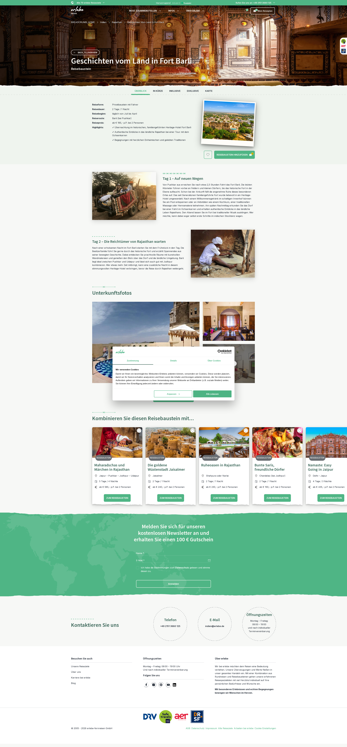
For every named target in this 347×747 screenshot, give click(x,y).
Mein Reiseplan (264, 10)
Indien (103, 22)
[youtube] (168, 685)
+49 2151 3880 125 (170, 626)
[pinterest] (161, 685)
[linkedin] (174, 685)
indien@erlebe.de (214, 626)
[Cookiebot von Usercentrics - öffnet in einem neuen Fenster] (220, 352)
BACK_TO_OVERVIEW (87, 52)
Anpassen (171, 394)
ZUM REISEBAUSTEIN (117, 498)
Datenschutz (182, 567)
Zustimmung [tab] (133, 360)
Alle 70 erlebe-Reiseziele (89, 3)
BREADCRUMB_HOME (83, 22)
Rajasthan (117, 22)
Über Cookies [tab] (214, 360)
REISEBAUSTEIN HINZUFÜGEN (235, 154)
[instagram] (153, 685)
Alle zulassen (212, 394)
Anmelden (173, 584)
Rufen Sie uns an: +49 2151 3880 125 (253, 3)
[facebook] (146, 685)
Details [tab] (173, 360)
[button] (145, 10)
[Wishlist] (245, 10)
